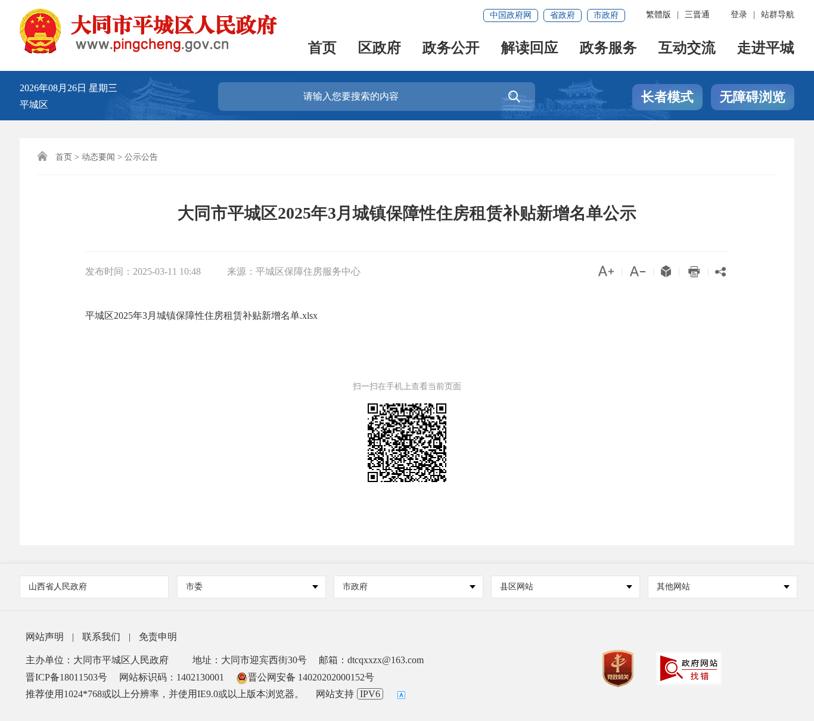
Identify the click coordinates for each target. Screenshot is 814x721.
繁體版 (658, 14)
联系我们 (101, 637)
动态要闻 (98, 157)
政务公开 (451, 48)
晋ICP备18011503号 (66, 677)
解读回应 (529, 48)
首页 (322, 48)
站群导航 (777, 14)
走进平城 (765, 48)
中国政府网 (511, 15)
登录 (739, 14)
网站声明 (45, 637)
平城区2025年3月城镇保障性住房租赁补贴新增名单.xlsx (201, 315)
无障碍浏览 (752, 96)
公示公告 (141, 157)
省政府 (562, 15)
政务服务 (608, 48)
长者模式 (667, 96)
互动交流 (687, 48)
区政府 (379, 48)
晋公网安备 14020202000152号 (311, 677)
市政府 (606, 15)
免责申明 (158, 637)
